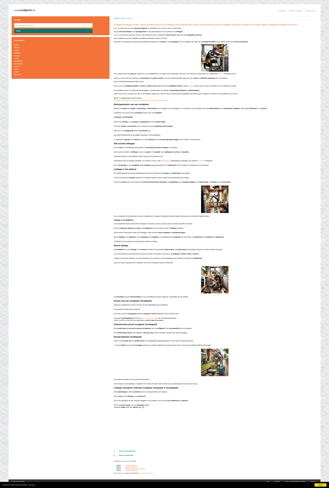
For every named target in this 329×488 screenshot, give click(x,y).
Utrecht (16, 69)
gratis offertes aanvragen (149, 318)
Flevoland (17, 47)
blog (268, 481)
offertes (220, 74)
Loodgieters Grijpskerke (131, 470)
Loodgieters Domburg (131, 465)
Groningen (17, 55)
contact (191, 86)
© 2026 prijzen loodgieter (18, 481)
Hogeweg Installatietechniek (127, 451)
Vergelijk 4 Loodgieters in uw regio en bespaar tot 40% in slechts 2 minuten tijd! (141, 100)
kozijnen (201, 161)
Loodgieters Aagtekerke (131, 467)
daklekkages (165, 161)
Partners (313, 481)
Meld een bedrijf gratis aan (146, 473)
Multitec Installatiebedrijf (126, 455)
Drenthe (16, 44)
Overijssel (17, 66)
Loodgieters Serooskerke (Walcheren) (135, 468)
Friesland (16, 50)
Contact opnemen (310, 11)
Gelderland (17, 53)
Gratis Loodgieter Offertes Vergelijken (295, 481)
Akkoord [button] (320, 485)
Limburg (16, 58)
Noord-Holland (18, 63)
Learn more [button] (31, 485)
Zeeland (16, 71)
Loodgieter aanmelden (295, 11)
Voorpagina (282, 11)
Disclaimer (277, 481)
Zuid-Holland (17, 74)
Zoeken (18, 31)
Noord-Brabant (18, 61)
